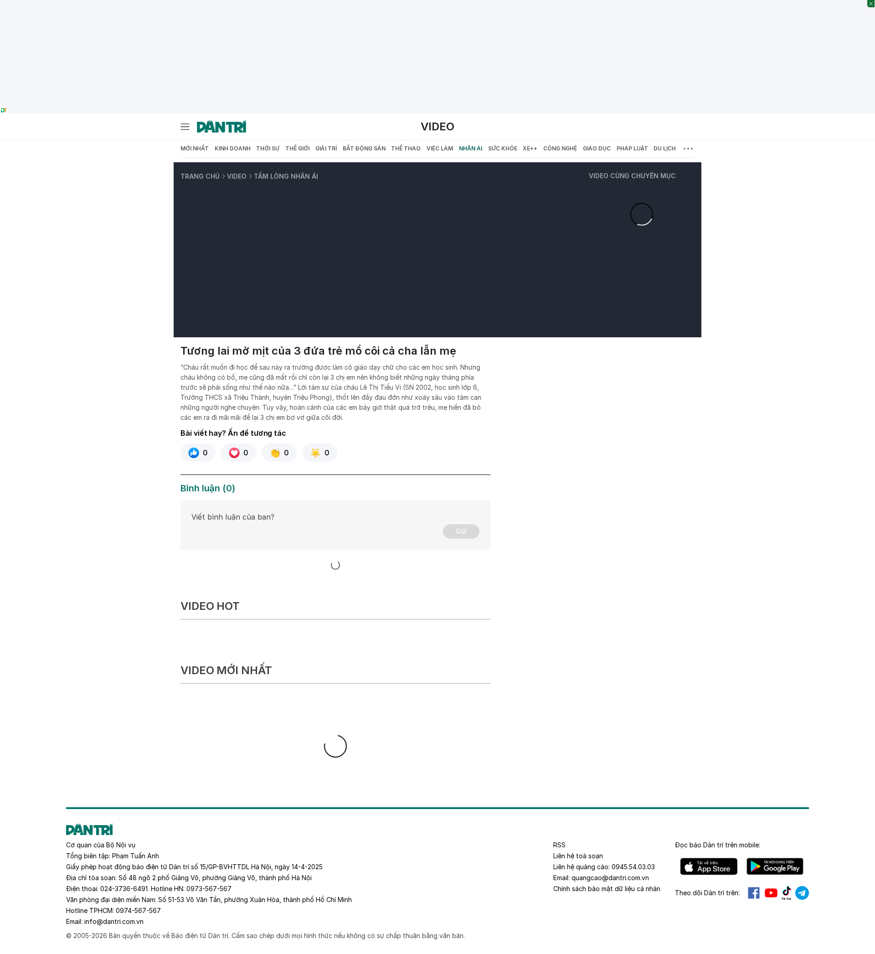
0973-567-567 (209, 888)
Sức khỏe (502, 148)
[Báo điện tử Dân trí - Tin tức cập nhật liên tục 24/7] (221, 126)
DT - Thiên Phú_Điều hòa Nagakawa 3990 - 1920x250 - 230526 (437, 5)
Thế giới (297, 148)
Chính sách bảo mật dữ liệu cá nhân (606, 888)
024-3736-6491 (124, 888)
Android (774, 866)
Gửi (461, 531)
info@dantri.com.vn (114, 921)
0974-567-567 (138, 910)
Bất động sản (364, 148)
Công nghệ (560, 148)
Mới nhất (194, 148)
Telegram (802, 893)
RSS (559, 845)
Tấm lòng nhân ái (286, 176)
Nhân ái (470, 148)
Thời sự (267, 148)
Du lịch (665, 148)
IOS (708, 866)
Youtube (771, 893)
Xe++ (530, 148)
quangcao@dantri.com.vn (610, 878)
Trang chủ (200, 176)
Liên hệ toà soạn (578, 856)
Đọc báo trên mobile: (717, 845)
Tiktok (787, 893)
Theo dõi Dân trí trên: (707, 893)
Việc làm (440, 148)
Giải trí (326, 148)
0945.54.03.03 (633, 867)
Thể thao (406, 148)
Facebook (754, 893)
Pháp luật (632, 148)
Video (437, 126)
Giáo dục (597, 148)
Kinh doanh (233, 148)
